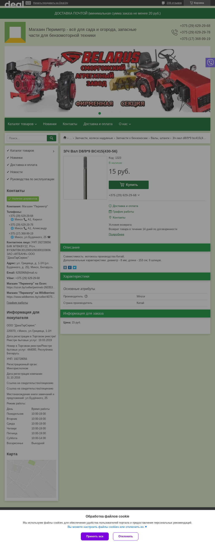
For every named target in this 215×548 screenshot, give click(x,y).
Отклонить (125, 536)
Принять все (94, 536)
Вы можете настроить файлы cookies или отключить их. (106, 526)
